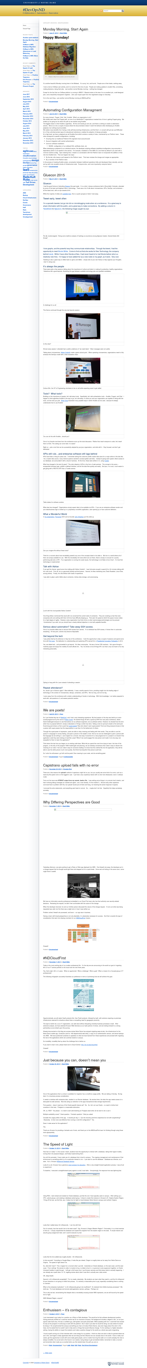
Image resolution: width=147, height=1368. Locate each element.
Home (24, 25)
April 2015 (26, 109)
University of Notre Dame (39, 2)
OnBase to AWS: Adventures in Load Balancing (29, 51)
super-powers (73, 726)
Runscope (58, 517)
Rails (50, 1345)
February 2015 (27, 114)
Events (32, 163)
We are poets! (54, 709)
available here (67, 194)
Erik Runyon (27, 79)
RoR (76, 1345)
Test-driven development (27, 213)
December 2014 (28, 116)
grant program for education (76, 1165)
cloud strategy (33, 158)
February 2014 (27, 136)
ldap (30, 172)
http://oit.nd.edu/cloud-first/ (89, 1045)
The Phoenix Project (29, 85)
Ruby (79, 1345)
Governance (27, 205)
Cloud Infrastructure (29, 198)
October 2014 (27, 121)
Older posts (47, 1353)
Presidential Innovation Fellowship (107, 641)
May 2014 (26, 131)
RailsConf (64, 717)
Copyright (26, 1363)
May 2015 (26, 106)
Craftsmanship (68, 757)
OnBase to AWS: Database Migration (29, 45)
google (25, 165)
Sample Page (26, 28)
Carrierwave (26, 153)
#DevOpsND (34, 10)
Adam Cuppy (69, 719)
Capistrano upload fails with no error (71, 765)
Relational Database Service (65, 1161)
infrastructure (33, 170)
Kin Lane (52, 641)
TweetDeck (47, 208)
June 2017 (26, 94)
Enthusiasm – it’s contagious (65, 1309)
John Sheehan (79, 517)
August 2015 (27, 102)
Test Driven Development (89, 1345)
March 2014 (26, 133)
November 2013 (28, 143)
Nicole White (63, 251)
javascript (25, 172)
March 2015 (26, 111)
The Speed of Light (58, 1144)
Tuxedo (106, 461)
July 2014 (26, 126)
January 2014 (27, 138)
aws (31, 151)
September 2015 (28, 99)
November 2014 (28, 119)
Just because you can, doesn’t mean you (74, 1059)
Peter (61, 714)
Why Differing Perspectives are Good (71, 801)
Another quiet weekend (30, 37)
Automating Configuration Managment (72, 109)
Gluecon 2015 (54, 174)
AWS (24, 193)
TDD (24, 182)
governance (32, 165)
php (33, 172)
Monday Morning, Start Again (65, 28)
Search (122, 11)
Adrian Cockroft (65, 352)
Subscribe (101, 11)
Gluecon (67, 186)
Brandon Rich (67, 769)
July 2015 (26, 104)
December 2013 (28, 140)
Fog (35, 163)
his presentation (49, 517)
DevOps (26, 162)
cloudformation (29, 155)
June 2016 (26, 97)
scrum (35, 180)
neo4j (51, 254)
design (35, 160)
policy (36, 172)
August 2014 (27, 123)
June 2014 (26, 128)
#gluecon (58, 208)
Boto (35, 151)
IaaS (26, 169)
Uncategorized (53, 101)
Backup (25, 195)
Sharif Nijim (63, 33)
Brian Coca (64, 400)
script (31, 180)
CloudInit (25, 158)
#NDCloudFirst (80, 918)
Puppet (32, 175)
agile (68, 1345)
